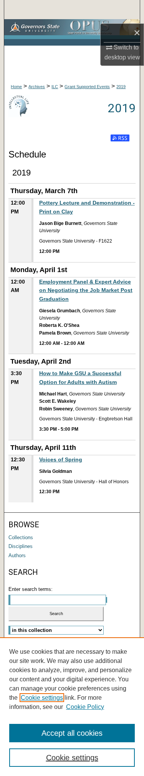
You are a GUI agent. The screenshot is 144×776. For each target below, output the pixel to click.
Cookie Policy (85, 707)
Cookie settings (42, 697)
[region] (72, 706)
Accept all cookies (72, 733)
